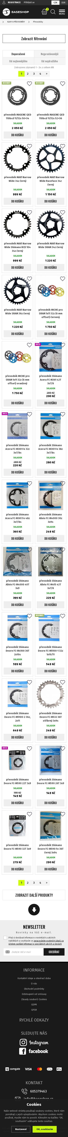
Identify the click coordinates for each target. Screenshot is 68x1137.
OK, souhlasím (44, 1129)
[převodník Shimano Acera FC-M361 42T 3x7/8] (50, 357)
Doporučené (18, 54)
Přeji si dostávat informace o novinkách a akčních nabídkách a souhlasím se (36, 940)
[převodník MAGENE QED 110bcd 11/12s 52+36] (50, 95)
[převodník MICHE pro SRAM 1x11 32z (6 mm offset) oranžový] (17, 357)
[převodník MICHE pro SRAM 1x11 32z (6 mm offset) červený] (50, 290)
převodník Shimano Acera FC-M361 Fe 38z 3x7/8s (50, 449)
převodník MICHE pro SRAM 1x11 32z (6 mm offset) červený (51, 313)
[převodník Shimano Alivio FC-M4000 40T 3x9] (17, 561)
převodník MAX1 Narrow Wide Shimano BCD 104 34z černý (17, 247)
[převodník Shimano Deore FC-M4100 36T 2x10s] (17, 628)
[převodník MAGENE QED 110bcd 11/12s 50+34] (17, 95)
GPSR (34, 1010)
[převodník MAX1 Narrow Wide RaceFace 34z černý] (50, 158)
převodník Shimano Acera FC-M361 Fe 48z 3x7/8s (17, 518)
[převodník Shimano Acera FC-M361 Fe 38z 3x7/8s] (50, 426)
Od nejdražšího (49, 61)
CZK (55, 2)
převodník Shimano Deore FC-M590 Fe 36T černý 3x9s (50, 849)
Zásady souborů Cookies (34, 999)
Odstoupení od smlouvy (34, 994)
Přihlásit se (29, 2)
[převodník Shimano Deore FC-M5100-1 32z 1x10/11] (50, 628)
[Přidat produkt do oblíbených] (29, 84)
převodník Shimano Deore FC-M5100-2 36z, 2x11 (17, 717)
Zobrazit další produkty (34, 895)
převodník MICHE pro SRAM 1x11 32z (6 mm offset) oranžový (17, 380)
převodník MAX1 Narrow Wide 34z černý (17, 179)
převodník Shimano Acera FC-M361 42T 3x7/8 (50, 380)
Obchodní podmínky (34, 988)
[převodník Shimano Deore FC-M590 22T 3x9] (17, 760)
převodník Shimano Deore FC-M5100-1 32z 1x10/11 (50, 651)
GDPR (34, 1004)
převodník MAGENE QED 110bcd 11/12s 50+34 (17, 116)
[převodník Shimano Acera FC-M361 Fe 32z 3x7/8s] (17, 426)
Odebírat (54, 952)
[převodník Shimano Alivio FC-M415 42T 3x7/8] (50, 561)
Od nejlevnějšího (18, 61)
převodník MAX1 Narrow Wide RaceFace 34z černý (50, 181)
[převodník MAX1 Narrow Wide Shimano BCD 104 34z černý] (17, 224)
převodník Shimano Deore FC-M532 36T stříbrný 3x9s (50, 717)
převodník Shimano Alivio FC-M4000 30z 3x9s (50, 518)
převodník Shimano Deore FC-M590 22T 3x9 (17, 781)
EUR (63, 2)
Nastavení (21, 1129)
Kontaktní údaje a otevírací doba (34, 978)
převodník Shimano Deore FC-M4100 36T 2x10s (17, 651)
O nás (34, 983)
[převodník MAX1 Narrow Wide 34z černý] (17, 158)
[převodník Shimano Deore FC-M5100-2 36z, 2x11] (17, 694)
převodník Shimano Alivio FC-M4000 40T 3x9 (17, 584)
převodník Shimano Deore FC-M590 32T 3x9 (17, 847)
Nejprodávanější (49, 54)
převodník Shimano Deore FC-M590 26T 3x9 (50, 781)
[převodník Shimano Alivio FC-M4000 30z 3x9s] (50, 495)
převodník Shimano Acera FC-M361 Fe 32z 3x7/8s (17, 449)
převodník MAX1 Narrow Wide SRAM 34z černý (50, 245)
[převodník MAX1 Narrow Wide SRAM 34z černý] (50, 224)
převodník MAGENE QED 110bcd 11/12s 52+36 (50, 116)
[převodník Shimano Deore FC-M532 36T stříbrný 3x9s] (50, 694)
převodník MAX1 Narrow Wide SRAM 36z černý (17, 311)
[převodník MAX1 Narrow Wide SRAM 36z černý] (17, 290)
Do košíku (17, 135)
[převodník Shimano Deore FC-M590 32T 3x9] (17, 826)
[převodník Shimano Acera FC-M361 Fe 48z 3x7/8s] (17, 495)
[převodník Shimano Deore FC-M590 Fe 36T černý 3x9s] (50, 826)
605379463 (38, 1091)
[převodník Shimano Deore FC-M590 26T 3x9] (50, 760)
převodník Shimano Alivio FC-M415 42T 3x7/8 (50, 584)
